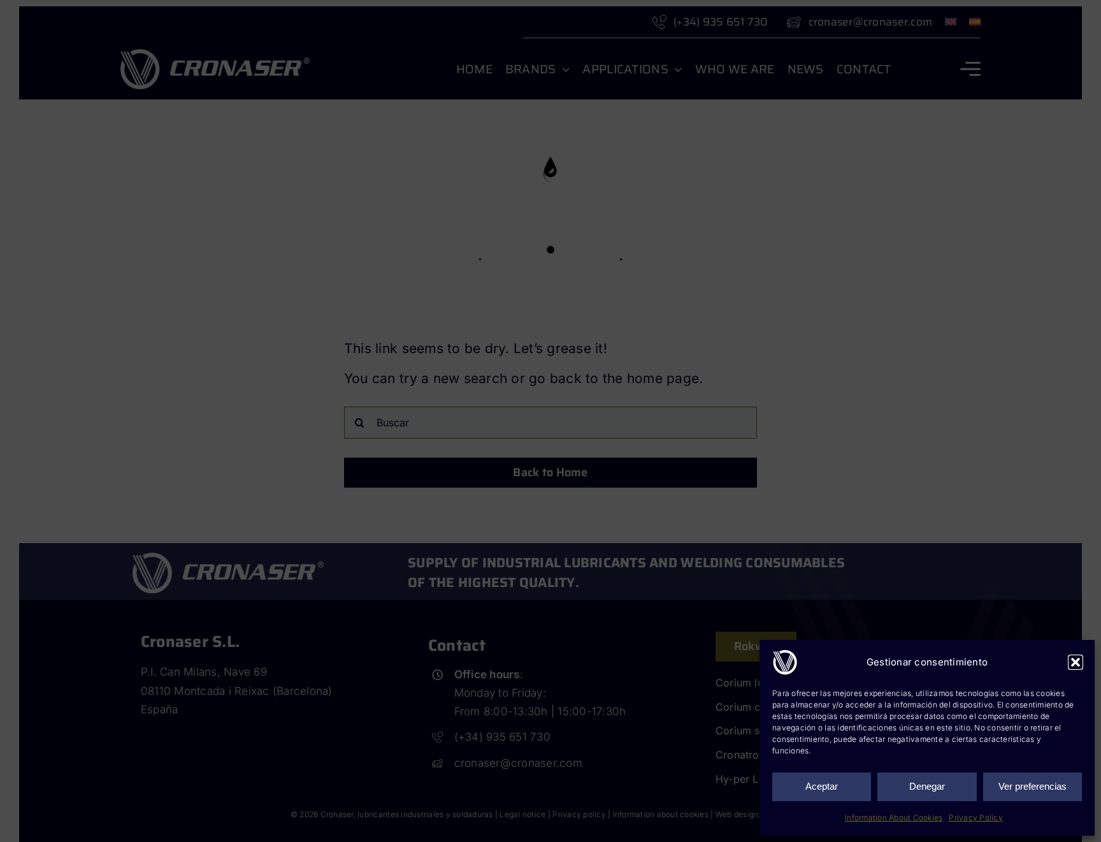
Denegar (927, 786)
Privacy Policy (976, 817)
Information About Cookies (893, 817)
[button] (1075, 662)
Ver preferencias (1032, 786)
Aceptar (821, 786)
